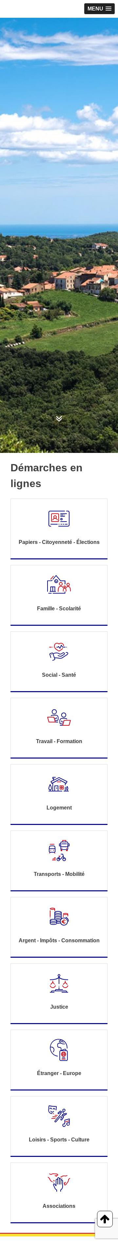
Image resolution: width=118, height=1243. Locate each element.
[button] (99, 8)
